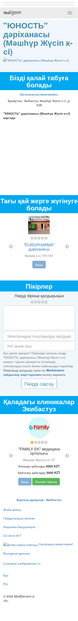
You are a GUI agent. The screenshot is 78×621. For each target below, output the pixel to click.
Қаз (5, 575)
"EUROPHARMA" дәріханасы (39, 247)
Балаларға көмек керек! (55, 544)
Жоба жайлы (12, 509)
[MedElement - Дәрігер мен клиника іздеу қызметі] (12, 13)
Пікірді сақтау (39, 383)
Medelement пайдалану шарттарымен (33, 372)
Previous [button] (11, 247)
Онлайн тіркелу (46, 481)
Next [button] (67, 247)
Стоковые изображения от (22, 563)
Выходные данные (16, 553)
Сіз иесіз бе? (12, 535)
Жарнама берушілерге (19, 527)
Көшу (39, 264)
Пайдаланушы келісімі (19, 518)
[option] (39, 247)
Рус (5, 584)
